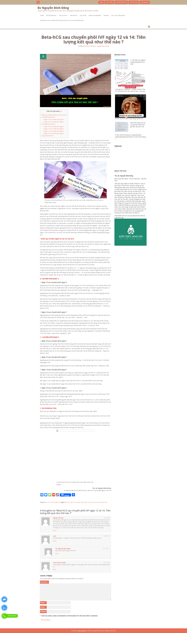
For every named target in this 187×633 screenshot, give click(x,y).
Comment (44, 582)
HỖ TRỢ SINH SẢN (121, 2)
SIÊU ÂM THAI (145, 2)
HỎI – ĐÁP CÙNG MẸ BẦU (118, 15)
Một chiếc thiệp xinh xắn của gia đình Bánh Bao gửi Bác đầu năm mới (138, 125)
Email (42, 607)
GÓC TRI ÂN (109, 2)
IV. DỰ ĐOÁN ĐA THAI (47, 136)
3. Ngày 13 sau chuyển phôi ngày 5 (53, 131)
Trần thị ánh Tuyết (59, 563)
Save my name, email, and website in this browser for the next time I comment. (70, 616)
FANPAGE (106, 15)
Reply (54, 530)
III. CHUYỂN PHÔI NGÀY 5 (48, 124)
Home (101, 2)
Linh (54, 536)
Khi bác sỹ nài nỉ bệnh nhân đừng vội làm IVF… (129, 118)
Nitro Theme (82, 631)
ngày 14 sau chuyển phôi (91, 502)
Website (43, 611)
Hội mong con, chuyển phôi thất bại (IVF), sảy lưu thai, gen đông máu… (62, 20)
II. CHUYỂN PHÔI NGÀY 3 (48, 117)
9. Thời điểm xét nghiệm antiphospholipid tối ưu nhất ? (138, 62)
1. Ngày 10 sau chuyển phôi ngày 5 (53, 126)
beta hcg (67, 502)
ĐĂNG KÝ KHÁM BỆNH (95, 15)
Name (43, 603)
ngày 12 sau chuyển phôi (77, 502)
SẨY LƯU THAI (134, 2)
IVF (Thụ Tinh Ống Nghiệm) (52, 502)
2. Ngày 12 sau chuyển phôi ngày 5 (53, 129)
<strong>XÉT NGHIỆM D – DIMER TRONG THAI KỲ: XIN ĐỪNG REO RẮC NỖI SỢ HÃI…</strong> (130, 90)
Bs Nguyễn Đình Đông (53, 8)
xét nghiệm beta (102, 502)
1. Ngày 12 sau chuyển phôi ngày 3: (53, 119)
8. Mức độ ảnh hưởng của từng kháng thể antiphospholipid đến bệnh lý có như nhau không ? (130, 137)
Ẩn (61, 111)
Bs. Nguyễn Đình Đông (102, 46)
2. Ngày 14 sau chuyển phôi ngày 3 (53, 122)
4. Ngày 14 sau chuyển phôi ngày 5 (53, 133)
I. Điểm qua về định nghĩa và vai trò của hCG (54, 115)
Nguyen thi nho (58, 518)
